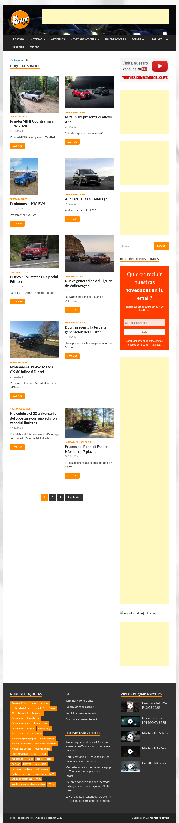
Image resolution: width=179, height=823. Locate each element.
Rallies (40, 758)
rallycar (16, 763)
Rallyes (157, 39)
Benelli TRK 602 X (154, 763)
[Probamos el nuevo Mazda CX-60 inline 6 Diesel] (34, 339)
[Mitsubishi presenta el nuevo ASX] (89, 92)
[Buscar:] (144, 246)
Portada (19, 39)
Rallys (15, 774)
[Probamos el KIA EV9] (34, 176)
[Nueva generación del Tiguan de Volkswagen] (89, 253)
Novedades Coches (83, 39)
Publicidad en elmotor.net (81, 713)
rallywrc (26, 774)
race (33, 753)
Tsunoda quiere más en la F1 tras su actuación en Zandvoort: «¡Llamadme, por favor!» (88, 746)
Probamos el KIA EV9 (27, 203)
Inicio (69, 694)
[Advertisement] (105, 16)
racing (43, 753)
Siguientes (74, 497)
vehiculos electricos (22, 778)
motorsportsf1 (47, 738)
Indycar (31, 728)
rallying (28, 769)
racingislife (17, 758)
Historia (18, 47)
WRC (51, 784)
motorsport (17, 733)
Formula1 (37, 713)
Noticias (36, 39)
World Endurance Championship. (28, 784)
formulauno (17, 728)
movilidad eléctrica (21, 743)
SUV (51, 774)
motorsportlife (34, 733)
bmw (33, 703)
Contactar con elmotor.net (81, 719)
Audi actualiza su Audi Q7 (86, 199)
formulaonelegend (21, 723)
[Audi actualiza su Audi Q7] (89, 174)
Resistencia (40, 774)
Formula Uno (40, 723)
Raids (30, 758)
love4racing (44, 728)
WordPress (152, 817)
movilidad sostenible (45, 743)
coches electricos (20, 708)
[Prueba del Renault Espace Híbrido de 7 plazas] (89, 423)
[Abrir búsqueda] (167, 39)
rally (49, 758)
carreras (44, 703)
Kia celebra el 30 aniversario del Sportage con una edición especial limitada (33, 418)
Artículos (58, 39)
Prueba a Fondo (42, 748)
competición (39, 708)
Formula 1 (139, 39)
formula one (33, 718)
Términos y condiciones (79, 700)
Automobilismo (19, 703)
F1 (13, 713)
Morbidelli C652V (154, 748)
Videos (34, 47)
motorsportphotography (24, 738)
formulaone (17, 718)
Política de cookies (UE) (80, 706)
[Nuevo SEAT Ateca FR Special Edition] (34, 251)
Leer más (16, 145)
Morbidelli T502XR (155, 733)
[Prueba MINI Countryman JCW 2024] (34, 94)
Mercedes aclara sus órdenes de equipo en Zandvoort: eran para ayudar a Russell (89, 771)
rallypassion (42, 769)
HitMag (164, 817)
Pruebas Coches (115, 39)
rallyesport (40, 763)
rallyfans (16, 769)
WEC (38, 778)
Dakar (52, 708)
